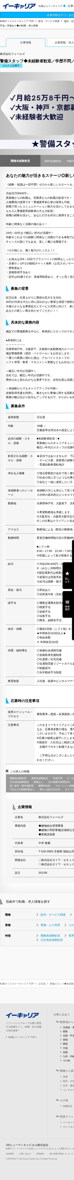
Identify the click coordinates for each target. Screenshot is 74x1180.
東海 (65, 1039)
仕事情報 (25, 42)
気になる (67, 580)
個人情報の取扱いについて (61, 1154)
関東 (65, 1031)
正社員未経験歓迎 (52, 939)
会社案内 (10, 1154)
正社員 (41, 983)
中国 (65, 1048)
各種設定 (67, 1106)
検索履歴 (67, 608)
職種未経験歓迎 (50, 935)
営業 (65, 1076)
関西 (65, 1044)
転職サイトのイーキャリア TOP (17, 21)
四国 (65, 1052)
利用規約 (40, 1154)
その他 (66, 1060)
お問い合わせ (25, 1154)
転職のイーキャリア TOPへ (22, 1037)
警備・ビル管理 (50, 925)
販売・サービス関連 (49, 21)
